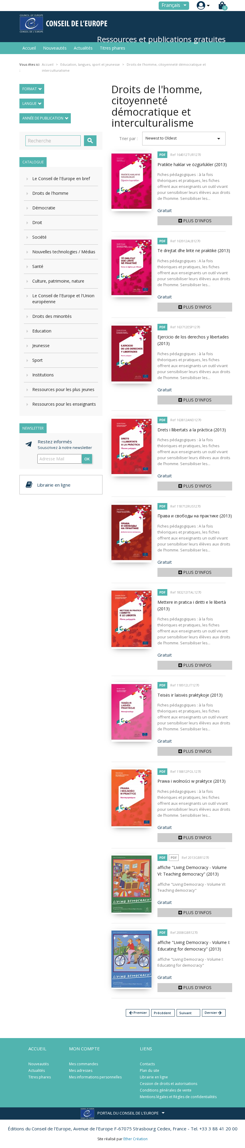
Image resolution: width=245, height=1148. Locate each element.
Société (39, 237)
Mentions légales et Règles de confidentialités (178, 1096)
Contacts (147, 1063)
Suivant (185, 1013)
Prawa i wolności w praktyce (191, 781)
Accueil (29, 48)
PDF (162, 154)
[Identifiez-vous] (201, 5)
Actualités (83, 48)
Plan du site (149, 1070)
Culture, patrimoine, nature (58, 281)
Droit (37, 222)
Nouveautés (55, 48)
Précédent (162, 1013)
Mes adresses (80, 1070)
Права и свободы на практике (194, 516)
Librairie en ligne (154, 1077)
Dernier (213, 1012)
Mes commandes (83, 1063)
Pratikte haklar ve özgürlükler (192, 164)
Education (41, 331)
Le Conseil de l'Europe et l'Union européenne (63, 298)
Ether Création (135, 1138)
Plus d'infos (197, 220)
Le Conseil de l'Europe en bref (61, 178)
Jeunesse (41, 345)
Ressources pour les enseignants (64, 404)
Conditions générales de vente (166, 1090)
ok (87, 459)
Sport (37, 360)
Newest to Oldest (184, 138)
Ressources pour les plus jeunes (63, 389)
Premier (137, 1012)
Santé (37, 266)
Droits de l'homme (50, 193)
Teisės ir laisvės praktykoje (190, 695)
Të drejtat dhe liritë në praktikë (193, 250)
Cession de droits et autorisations (168, 1083)
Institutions (43, 375)
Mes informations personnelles (95, 1077)
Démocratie (43, 208)
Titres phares (112, 48)
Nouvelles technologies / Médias (63, 252)
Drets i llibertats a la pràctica (191, 430)
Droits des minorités (52, 316)
